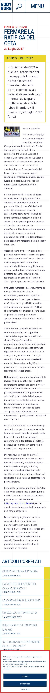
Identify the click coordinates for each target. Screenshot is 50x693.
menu (37, 6)
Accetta (25, 676)
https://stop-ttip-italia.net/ (19, 503)
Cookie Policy (25, 689)
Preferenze (25, 684)
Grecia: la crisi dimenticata (19, 612)
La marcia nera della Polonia (21, 600)
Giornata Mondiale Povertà (20, 571)
